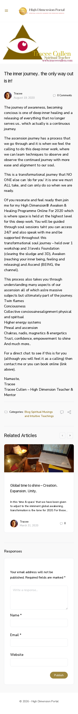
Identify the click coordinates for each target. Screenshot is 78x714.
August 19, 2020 (24, 98)
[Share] (69, 412)
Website (16, 654)
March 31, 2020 (29, 525)
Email (15, 635)
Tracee (18, 93)
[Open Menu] (6, 10)
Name (16, 615)
